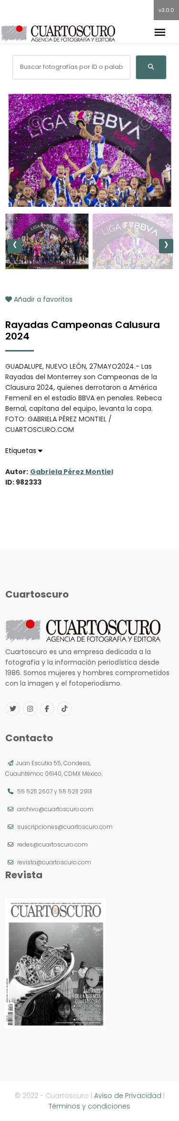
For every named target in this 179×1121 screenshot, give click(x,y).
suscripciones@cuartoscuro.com (65, 827)
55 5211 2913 (75, 791)
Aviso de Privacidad (127, 1095)
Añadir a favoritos (42, 299)
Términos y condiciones (89, 1106)
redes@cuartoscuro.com (52, 844)
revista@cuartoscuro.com (54, 862)
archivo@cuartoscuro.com (55, 809)
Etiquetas (21, 450)
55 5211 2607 (35, 791)
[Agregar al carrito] (90, 178)
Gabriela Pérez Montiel (71, 471)
